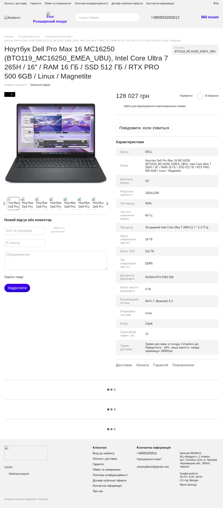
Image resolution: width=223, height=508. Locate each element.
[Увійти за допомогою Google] (76, 230)
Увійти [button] (128, 106)
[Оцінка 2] (37, 276)
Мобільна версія (18, 473)
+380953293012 (165, 17)
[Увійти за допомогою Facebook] (69, 230)
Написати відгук (40, 84)
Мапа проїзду (188, 484)
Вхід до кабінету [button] (104, 453)
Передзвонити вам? (149, 459)
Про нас (98, 491)
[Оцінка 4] (51, 276)
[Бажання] (202, 3)
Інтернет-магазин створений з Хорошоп (26, 499)
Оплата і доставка (15, 3)
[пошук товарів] (136, 17)
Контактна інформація (160, 3)
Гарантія (35, 3)
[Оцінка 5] (58, 276)
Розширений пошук (50, 21)
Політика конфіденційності (91, 3)
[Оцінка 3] (44, 276)
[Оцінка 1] (30, 276)
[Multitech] (26, 452)
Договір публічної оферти (127, 3)
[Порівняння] (194, 3)
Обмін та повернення (58, 3)
